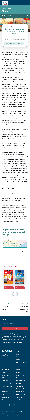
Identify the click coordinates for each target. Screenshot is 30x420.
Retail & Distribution (21, 362)
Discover (18, 357)
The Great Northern (21, 389)
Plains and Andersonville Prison (6, 308)
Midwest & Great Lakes (7, 389)
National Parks (5, 375)
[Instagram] (8, 405)
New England (5, 397)
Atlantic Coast (19, 386)
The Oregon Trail (20, 391)
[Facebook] (3, 405)
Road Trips (4, 372)
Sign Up (15, 328)
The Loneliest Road (20, 394)
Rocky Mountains (6, 383)
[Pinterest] (13, 405)
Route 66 (18, 400)
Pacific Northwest (6, 380)
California (4, 378)
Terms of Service (17, 416)
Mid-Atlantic (5, 391)
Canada (4, 400)
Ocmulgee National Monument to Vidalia (23, 308)
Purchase (8, 288)
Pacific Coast (19, 372)
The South (4, 394)
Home (17, 354)
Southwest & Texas (7, 386)
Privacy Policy (5, 416)
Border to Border (20, 375)
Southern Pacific (6, 8)
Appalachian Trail (20, 383)
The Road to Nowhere (21, 378)
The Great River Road (21, 380)
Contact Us (18, 359)
